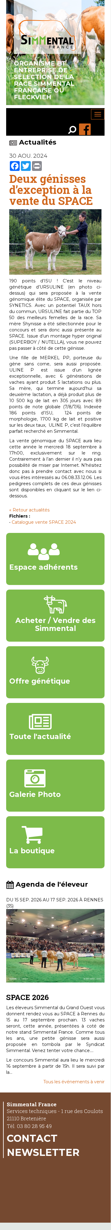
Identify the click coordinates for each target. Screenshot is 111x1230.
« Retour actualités (29, 510)
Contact (32, 1138)
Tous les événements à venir (74, 1082)
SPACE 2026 (27, 997)
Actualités (37, 142)
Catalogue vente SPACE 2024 (44, 522)
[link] (73, 130)
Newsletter (43, 1152)
